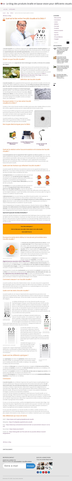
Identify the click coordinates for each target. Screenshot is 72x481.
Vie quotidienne (58, 37)
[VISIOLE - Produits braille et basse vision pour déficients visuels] (3, 3)
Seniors (56, 32)
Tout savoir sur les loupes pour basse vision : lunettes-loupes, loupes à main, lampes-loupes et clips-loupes (63, 59)
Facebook (38, 472)
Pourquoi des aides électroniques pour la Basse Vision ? (62, 76)
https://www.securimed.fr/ (16, 429)
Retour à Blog (7, 15)
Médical (56, 24)
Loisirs (56, 22)
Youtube (46, 472)
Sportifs (56, 34)
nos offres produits (27, 461)
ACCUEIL (5, 9)
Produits (56, 28)
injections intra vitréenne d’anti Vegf (16, 273)
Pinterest (43, 472)
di (54, 85)
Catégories (12, 9)
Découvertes (57, 17)
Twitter (40, 472)
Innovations (57, 20)
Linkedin (49, 472)
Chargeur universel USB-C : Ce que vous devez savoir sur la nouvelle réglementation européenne (63, 50)
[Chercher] (68, 43)
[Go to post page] (54, 49)
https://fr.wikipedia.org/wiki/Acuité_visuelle (20, 422)
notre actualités (17, 461)
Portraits (56, 26)
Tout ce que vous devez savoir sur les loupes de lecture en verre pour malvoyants (63, 67)
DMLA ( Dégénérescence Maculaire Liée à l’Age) (33, 74)
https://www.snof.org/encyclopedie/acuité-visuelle (20, 419)
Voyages (56, 39)
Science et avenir (58, 30)
